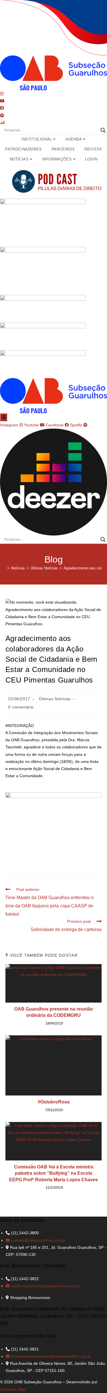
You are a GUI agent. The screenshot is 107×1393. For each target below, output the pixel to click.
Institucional (37, 139)
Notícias (20, 159)
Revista (93, 149)
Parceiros (63, 149)
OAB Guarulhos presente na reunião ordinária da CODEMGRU (53, 1012)
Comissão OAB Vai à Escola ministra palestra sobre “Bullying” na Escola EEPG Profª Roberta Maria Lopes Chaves (53, 1173)
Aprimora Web (13, 1389)
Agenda (74, 139)
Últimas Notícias (55, 698)
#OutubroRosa (54, 1101)
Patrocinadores (23, 149)
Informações (57, 159)
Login (91, 159)
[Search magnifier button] (103, 130)
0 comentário (21, 707)
